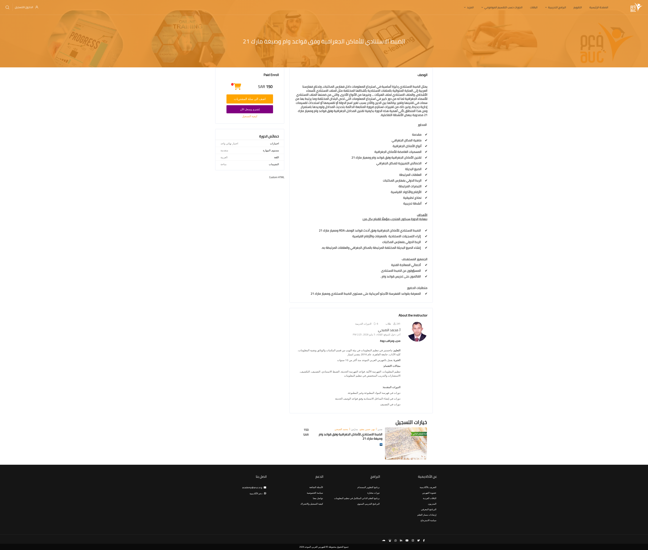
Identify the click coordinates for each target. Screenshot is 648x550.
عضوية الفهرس (429, 492)
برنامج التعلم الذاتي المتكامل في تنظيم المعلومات (357, 498)
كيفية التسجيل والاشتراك (311, 503)
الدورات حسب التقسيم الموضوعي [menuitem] (503, 7)
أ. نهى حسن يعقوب (368, 429)
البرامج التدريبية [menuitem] (557, 7)
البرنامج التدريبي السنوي (368, 503)
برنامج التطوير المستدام (368, 487)
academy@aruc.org (252, 487)
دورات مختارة (373, 492)
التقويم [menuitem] (578, 7)
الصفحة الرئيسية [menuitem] (598, 7)
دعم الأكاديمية (256, 493)
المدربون (432, 503)
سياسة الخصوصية (315, 492)
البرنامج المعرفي (428, 509)
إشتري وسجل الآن (250, 109)
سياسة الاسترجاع (428, 520)
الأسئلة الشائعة (316, 487)
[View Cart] (237, 88)
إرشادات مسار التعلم (426, 514)
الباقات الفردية (429, 498)
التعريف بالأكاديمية (428, 487)
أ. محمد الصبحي (389, 330)
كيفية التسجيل (249, 116)
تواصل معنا (318, 498)
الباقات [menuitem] (533, 7)
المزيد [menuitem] (470, 7)
